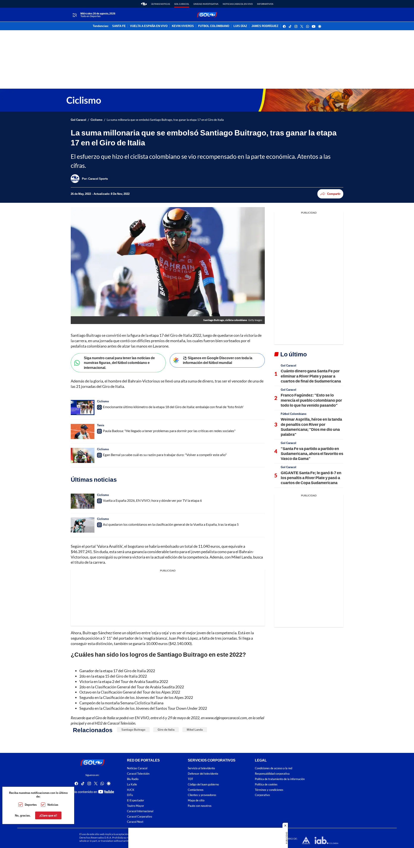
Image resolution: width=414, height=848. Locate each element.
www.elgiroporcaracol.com (226, 717)
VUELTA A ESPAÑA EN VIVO (149, 26)
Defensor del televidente (203, 773)
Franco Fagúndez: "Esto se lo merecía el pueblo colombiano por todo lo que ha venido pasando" (311, 400)
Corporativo (262, 795)
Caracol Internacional (140, 811)
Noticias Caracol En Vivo (238, 4)
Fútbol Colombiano (293, 413)
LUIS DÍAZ (240, 26)
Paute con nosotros (200, 805)
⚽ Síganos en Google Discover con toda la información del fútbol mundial (217, 360)
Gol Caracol (181, 4)
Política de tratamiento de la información (280, 779)
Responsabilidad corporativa (272, 773)
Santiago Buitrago (133, 729)
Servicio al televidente (201, 768)
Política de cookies (266, 784)
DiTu (130, 795)
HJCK (130, 789)
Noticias (52, 804)
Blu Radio (132, 779)
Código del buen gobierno (203, 784)
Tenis (100, 425)
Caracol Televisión (138, 773)
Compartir (333, 193)
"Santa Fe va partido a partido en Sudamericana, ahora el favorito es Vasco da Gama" (312, 453)
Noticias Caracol (137, 768)
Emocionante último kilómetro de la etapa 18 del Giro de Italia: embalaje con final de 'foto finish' (173, 407)
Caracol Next (135, 821)
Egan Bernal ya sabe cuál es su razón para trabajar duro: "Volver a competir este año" (165, 455)
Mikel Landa (195, 729)
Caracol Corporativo (139, 816)
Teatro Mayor (135, 805)
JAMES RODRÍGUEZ (264, 26)
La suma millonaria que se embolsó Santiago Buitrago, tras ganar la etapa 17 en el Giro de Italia (165, 119)
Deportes (31, 804)
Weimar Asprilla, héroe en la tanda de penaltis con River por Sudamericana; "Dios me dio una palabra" (311, 427)
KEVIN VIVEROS (183, 26)
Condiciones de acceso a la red (273, 768)
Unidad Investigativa (205, 4)
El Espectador (135, 800)
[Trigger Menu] (74, 14)
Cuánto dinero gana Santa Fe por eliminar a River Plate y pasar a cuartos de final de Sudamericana (311, 375)
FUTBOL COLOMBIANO (213, 26)
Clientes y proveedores (202, 795)
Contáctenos (196, 789)
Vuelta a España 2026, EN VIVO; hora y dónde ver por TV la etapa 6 (152, 500)
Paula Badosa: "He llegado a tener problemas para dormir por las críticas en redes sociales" (169, 431)
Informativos (265, 4)
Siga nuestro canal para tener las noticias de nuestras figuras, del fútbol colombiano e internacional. (119, 363)
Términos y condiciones (269, 789)
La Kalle (132, 784)
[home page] (144, 4)
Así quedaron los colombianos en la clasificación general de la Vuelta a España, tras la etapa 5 (171, 524)
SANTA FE (119, 26)
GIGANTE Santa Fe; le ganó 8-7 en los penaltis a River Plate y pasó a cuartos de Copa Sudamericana (311, 477)
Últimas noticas (160, 4)
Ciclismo (96, 119)
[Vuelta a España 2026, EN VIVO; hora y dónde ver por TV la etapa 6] (82, 501)
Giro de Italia (166, 729)
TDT (190, 779)
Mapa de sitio (196, 800)
